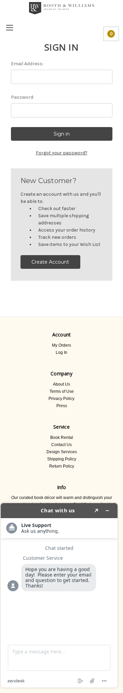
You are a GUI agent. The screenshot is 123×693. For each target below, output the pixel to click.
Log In (61, 352)
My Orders (61, 345)
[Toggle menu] (9, 27)
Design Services (61, 451)
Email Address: (27, 64)
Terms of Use (62, 391)
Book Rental (61, 437)
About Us (61, 384)
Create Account (50, 262)
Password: (22, 97)
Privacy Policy (61, 398)
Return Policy (61, 466)
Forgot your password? (61, 153)
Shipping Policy (61, 459)
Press (61, 405)
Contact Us (61, 444)
